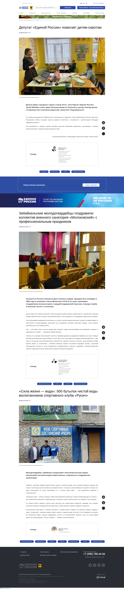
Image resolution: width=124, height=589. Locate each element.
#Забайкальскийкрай (78, 171)
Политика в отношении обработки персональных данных (34, 581)
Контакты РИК (24, 555)
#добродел (44, 171)
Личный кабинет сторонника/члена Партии (91, 7)
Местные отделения (61, 13)
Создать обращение (91, 185)
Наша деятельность (46, 13)
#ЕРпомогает (54, 171)
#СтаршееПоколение (27, 541)
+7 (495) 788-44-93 (94, 553)
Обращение (68, 7)
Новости (38, 20)
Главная (21, 20)
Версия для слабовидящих (98, 3)
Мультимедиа (86, 13)
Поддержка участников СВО (62, 16)
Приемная (74, 13)
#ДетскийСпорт (40, 541)
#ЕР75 (65, 171)
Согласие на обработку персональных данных (31, 582)
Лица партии (32, 13)
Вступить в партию (100, 13)
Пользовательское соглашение (27, 578)
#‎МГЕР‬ (68, 383)
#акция (52, 541)
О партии (21, 13)
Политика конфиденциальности (27, 579)
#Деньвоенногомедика (44, 383)
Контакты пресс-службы (48, 555)
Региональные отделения (69, 552)
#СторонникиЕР (74, 541)
